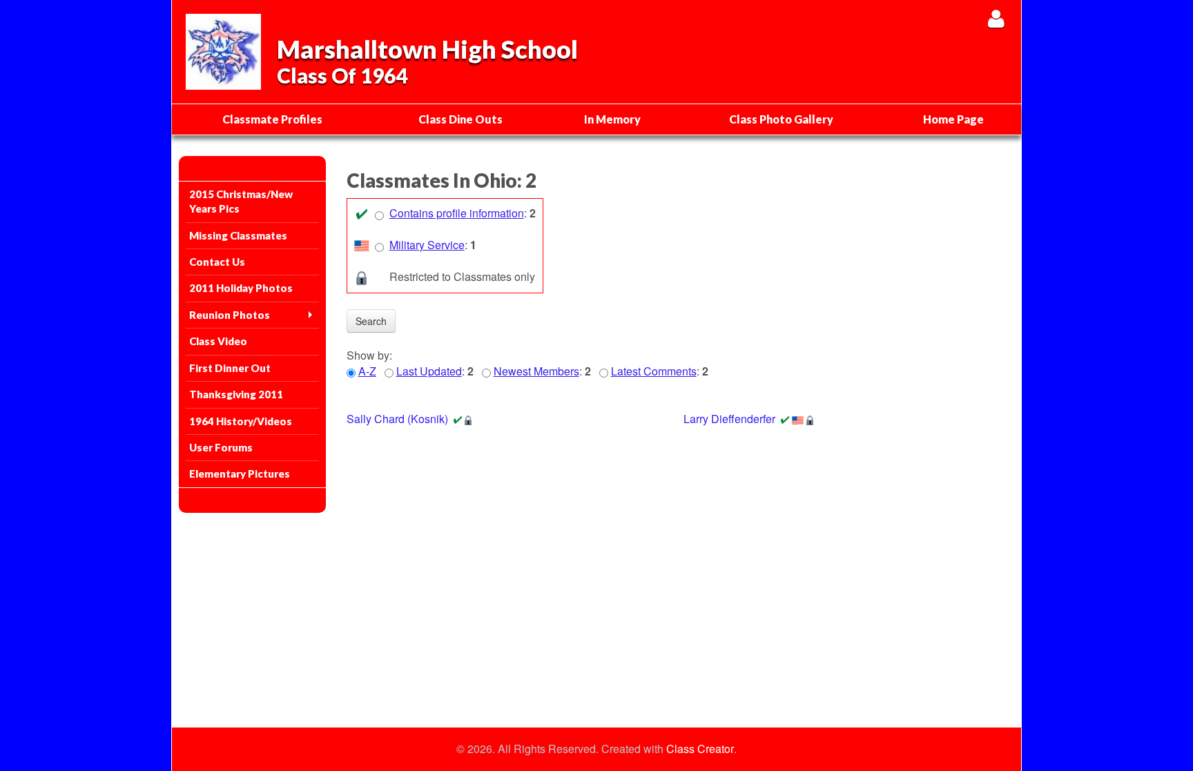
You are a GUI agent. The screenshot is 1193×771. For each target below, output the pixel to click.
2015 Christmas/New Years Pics (241, 201)
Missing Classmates (238, 235)
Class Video (218, 341)
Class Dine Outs (460, 119)
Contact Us (217, 261)
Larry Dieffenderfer (729, 419)
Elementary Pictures (239, 473)
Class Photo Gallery (781, 119)
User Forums (221, 447)
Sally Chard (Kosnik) (397, 419)
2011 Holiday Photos (241, 288)
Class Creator (700, 749)
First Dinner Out (230, 368)
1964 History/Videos (240, 421)
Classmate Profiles (272, 119)
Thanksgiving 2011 (236, 394)
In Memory (612, 119)
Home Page (953, 119)
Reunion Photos (229, 315)
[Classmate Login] (996, 18)
